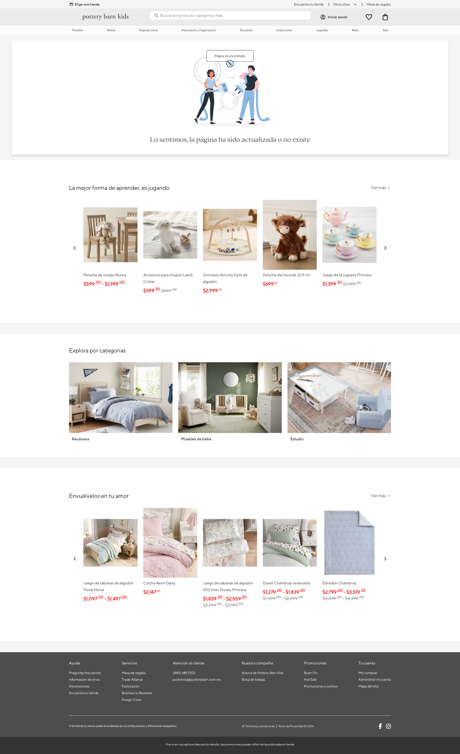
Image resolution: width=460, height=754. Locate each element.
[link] (110, 244)
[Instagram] (388, 726)
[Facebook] (380, 726)
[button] (74, 248)
